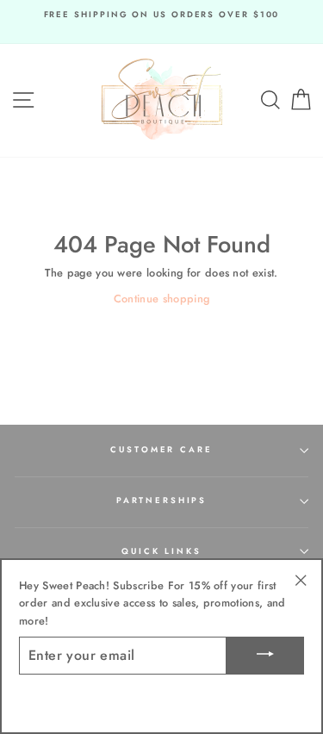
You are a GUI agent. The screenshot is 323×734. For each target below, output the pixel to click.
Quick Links (161, 551)
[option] (161, 15)
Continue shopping (161, 298)
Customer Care (161, 450)
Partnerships (161, 501)
